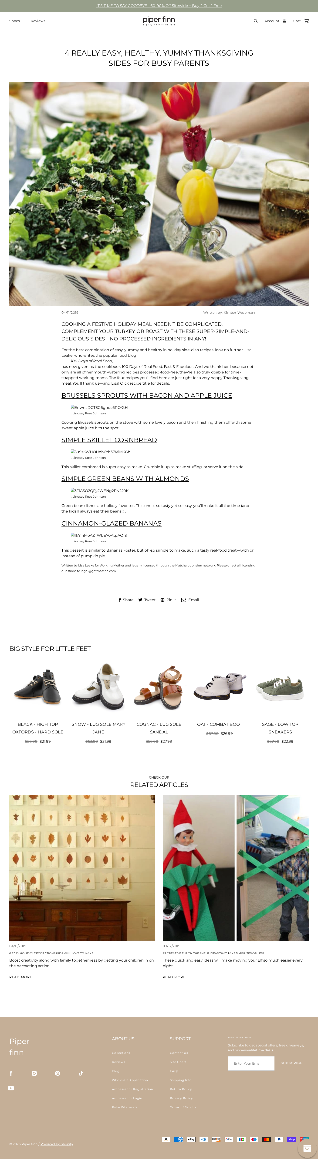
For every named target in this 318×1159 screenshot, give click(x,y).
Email (193, 600)
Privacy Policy (181, 1098)
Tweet (150, 600)
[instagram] (34, 1073)
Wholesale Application (130, 1080)
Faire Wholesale (125, 1107)
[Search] (255, 21)
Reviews (38, 21)
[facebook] (11, 1073)
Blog (115, 1071)
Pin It (171, 600)
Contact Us (179, 1053)
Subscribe (291, 1063)
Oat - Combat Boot (219, 724)
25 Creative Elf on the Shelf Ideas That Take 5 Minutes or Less (213, 953)
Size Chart (178, 1062)
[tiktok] (81, 1073)
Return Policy (181, 1089)
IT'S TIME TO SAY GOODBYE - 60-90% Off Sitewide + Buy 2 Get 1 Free (159, 5)
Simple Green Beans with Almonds (125, 479)
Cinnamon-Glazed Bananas (111, 523)
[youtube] (11, 1088)
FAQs (174, 1071)
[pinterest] (57, 1073)
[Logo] (159, 21)
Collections (121, 1053)
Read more (20, 977)
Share (128, 600)
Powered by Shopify (57, 1144)
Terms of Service (183, 1107)
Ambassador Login (127, 1098)
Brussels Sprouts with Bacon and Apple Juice (146, 395)
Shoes (14, 21)
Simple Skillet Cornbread (109, 440)
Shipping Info (181, 1080)
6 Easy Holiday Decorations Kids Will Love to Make (51, 953)
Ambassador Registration (132, 1089)
